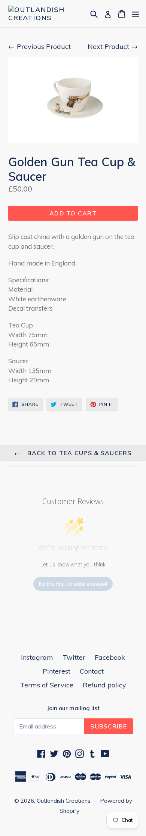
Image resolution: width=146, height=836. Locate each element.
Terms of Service (46, 685)
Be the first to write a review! (73, 583)
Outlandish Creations (64, 800)
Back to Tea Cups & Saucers (78, 453)
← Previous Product (39, 46)
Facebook (110, 657)
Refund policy (104, 685)
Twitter (74, 657)
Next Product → (113, 46)
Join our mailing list (73, 708)
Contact (92, 671)
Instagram (37, 657)
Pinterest (56, 671)
